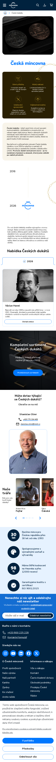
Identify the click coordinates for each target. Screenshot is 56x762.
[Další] (40, 518)
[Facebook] (29, 653)
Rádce (33, 695)
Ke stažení (7, 692)
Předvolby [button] (28, 748)
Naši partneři (9, 677)
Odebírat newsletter (40, 615)
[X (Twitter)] (36, 653)
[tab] (28, 260)
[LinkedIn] (21, 653)
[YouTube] (13, 653)
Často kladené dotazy (42, 677)
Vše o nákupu (37, 668)
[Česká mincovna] (13, 5)
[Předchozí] (16, 518)
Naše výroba (8, 673)
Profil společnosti (11, 668)
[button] (28, 495)
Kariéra (5, 682)
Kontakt (34, 673)
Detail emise (28, 321)
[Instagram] (5, 653)
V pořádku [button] (28, 740)
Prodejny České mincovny (38, 689)
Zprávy (5, 687)
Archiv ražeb (8, 697)
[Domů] (5, 13)
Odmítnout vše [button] (28, 756)
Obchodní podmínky (40, 682)
